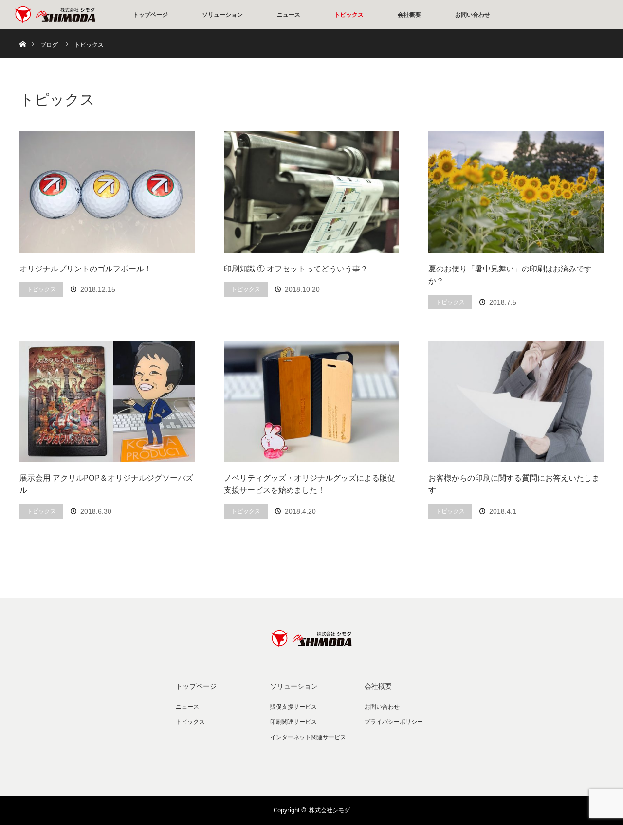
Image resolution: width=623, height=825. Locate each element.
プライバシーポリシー (394, 721)
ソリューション (222, 14)
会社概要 (409, 14)
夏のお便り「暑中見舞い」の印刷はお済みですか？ (510, 275)
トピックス (349, 14)
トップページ (150, 14)
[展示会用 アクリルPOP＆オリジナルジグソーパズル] (107, 401)
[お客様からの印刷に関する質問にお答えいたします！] (516, 401)
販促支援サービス (293, 706)
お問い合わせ (472, 14)
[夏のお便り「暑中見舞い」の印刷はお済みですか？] (516, 192)
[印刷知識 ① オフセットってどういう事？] (311, 192)
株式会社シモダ (329, 810)
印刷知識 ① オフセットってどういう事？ (296, 268)
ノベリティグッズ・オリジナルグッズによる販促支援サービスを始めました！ (309, 484)
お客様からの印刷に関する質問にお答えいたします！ (514, 484)
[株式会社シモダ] (311, 641)
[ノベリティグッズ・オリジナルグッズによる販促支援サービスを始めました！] (311, 401)
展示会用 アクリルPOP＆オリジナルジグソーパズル (106, 484)
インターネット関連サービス (308, 737)
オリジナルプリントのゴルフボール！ (85, 268)
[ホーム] (22, 32)
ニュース (288, 14)
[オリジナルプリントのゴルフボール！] (107, 192)
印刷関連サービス (293, 721)
